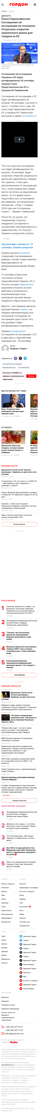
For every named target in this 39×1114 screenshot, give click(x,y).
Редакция (5, 1001)
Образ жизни (6, 910)
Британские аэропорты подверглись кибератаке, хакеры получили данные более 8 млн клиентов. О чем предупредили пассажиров (17, 749)
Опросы (23, 918)
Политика (17, 416)
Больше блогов (19, 524)
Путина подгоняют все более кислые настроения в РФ (16, 516)
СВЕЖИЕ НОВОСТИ (11, 686)
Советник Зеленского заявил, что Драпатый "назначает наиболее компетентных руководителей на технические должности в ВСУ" (20, 609)
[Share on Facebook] (15, 358)
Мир (3, 895)
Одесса (4, 944)
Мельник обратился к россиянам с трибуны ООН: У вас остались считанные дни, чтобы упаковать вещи (21, 650)
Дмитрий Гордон (29, 936)
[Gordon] (19, 5)
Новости (4, 879)
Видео (22, 914)
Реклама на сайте (8, 1005)
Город (3, 931)
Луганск (4, 963)
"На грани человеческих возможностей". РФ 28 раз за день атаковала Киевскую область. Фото (18, 718)
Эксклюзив (24, 907)
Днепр (3, 955)
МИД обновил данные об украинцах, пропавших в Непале (17, 739)
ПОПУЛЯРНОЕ (8, 601)
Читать (31, 376)
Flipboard (26, 972)
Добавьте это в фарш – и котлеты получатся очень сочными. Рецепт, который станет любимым (21, 826)
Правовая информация (10, 1009)
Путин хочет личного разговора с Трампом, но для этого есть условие (19, 472)
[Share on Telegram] (25, 358)
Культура (4, 903)
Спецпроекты (25, 926)
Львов (3, 940)
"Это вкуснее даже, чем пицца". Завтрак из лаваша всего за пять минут (20, 838)
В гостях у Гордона (27, 891)
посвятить (25, 253)
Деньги (12, 11)
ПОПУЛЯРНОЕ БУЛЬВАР (13, 806)
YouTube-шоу (25, 922)
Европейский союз (9, 367)
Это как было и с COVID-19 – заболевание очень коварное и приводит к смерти (19, 483)
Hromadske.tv (29, 116)
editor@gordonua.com (14, 1033)
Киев (3, 936)
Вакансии (5, 997)
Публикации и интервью (29, 888)
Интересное (6, 922)
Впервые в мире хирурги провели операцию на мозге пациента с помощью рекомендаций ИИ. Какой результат (19, 707)
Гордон (4, 11)
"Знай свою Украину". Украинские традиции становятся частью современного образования (18, 506)
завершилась (26, 284)
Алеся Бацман (28, 964)
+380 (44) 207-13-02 (14, 1030)
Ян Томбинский (24, 367)
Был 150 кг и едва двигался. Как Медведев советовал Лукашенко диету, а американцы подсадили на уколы (21, 851)
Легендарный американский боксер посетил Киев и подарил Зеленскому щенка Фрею (21, 623)
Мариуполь (5, 959)
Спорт (3, 899)
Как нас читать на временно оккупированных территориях (8, 1016)
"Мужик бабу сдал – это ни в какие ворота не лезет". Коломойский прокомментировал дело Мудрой (16, 730)
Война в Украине (7, 884)
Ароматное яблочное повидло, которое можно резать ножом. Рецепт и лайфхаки (12, 448)
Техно (3, 907)
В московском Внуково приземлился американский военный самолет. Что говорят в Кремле (20, 664)
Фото (22, 910)
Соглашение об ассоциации (12, 364)
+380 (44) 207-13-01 (14, 1027)
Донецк (4, 948)
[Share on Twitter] (20, 358)
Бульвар (6, 427)
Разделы (23, 879)
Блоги (22, 895)
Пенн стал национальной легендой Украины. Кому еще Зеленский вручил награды (21, 864)
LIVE (21, 903)
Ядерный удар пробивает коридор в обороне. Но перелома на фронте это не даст (19, 494)
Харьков (4, 951)
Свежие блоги (9, 466)
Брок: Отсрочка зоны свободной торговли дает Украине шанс (12, 411)
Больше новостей (19, 800)
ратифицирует (18, 331)
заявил (24, 309)
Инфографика (6, 918)
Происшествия (7, 914)
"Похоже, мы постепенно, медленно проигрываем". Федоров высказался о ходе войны (18, 635)
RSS (24, 976)
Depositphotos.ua (7, 1065)
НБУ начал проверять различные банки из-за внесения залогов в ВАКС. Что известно (18, 761)
